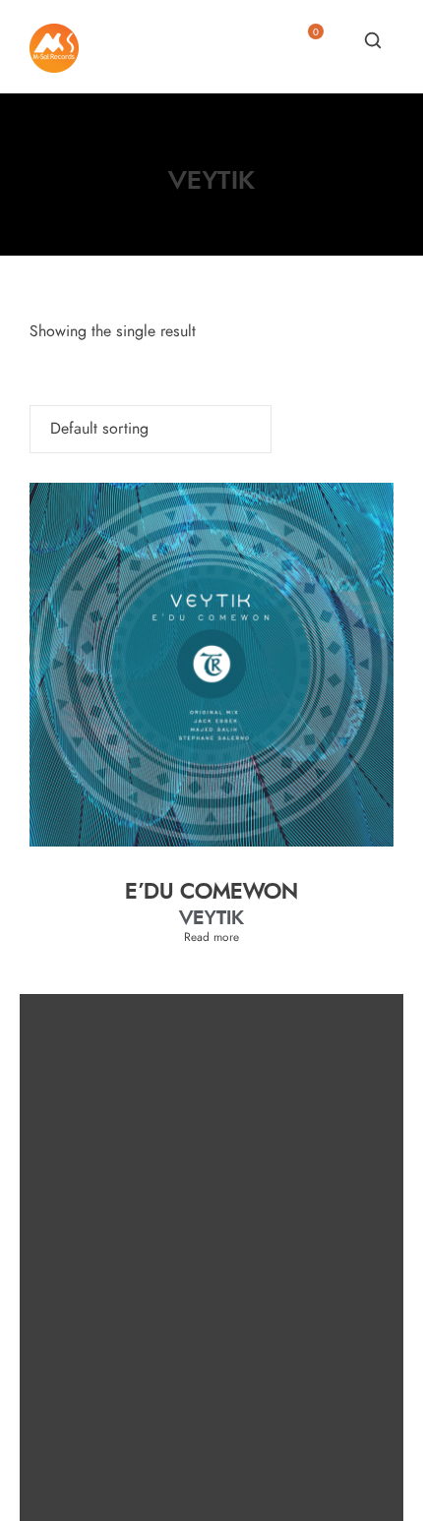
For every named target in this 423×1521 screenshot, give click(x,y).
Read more (211, 937)
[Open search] (372, 40)
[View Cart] (308, 46)
